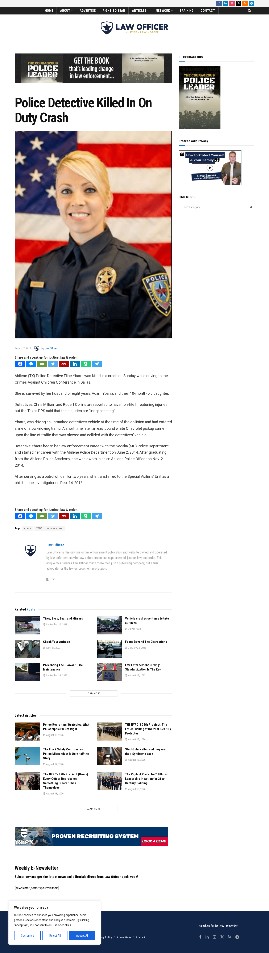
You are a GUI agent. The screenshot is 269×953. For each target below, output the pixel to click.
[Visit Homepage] (134, 28)
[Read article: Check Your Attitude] (27, 649)
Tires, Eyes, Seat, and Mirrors (63, 618)
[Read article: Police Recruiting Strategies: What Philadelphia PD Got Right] (27, 732)
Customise (27, 935)
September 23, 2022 (56, 675)
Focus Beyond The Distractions (146, 642)
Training (186, 11)
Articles (139, 11)
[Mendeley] (64, 364)
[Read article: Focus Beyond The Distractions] (109, 649)
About (65, 11)
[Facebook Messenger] (31, 364)
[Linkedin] (75, 364)
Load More (93, 693)
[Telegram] (97, 364)
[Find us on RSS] (245, 3)
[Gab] (86, 364)
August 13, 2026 (136, 759)
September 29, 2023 (56, 624)
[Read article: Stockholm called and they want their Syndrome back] (109, 756)
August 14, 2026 (54, 764)
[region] (54, 923)
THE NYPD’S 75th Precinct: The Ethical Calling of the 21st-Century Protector (148, 729)
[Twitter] (53, 364)
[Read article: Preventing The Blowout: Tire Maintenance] (27, 672)
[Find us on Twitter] (238, 3)
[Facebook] (20, 364)
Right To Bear (114, 11)
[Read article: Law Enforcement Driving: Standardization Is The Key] (109, 672)
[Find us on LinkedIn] (225, 3)
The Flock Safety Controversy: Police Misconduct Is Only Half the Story (66, 753)
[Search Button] (249, 10)
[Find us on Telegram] (251, 3)
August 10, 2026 (136, 789)
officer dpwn (55, 528)
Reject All (55, 935)
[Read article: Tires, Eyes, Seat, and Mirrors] (27, 625)
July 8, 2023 (134, 628)
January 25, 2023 (136, 647)
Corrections (124, 937)
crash (27, 528)
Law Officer (51, 348)
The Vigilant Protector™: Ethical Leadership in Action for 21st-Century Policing (146, 778)
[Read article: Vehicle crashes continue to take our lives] (109, 625)
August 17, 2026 (136, 739)
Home (49, 11)
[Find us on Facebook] (219, 3)
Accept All (82, 935)
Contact (207, 11)
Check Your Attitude (56, 642)
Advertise (88, 11)
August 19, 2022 (136, 675)
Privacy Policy (103, 937)
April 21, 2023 (53, 647)
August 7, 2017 (23, 348)
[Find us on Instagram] (232, 3)
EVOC (39, 528)
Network (163, 11)
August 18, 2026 (54, 735)
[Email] (42, 364)
